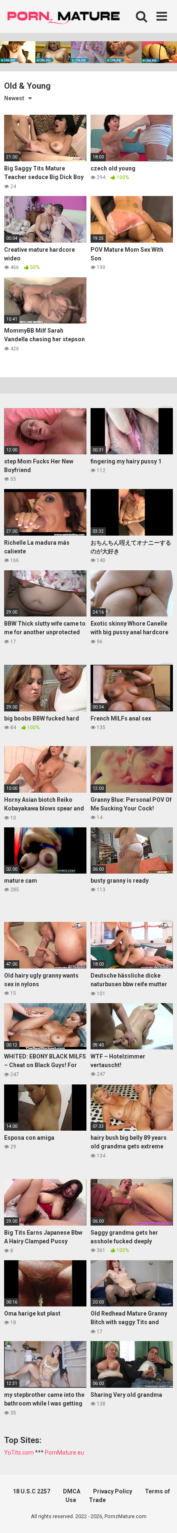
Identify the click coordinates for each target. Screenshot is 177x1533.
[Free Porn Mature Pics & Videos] (66, 16)
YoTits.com (19, 1452)
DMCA (71, 1491)
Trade (97, 1500)
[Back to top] (162, 1516)
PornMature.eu (64, 1452)
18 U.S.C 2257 (31, 1491)
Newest (14, 98)
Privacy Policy (112, 1491)
